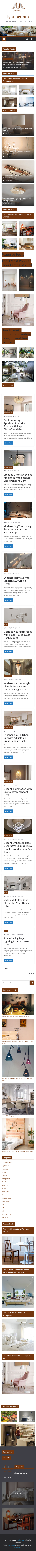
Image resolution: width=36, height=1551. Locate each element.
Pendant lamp (8, 412)
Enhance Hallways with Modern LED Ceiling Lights (17, 580)
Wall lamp (5, 1217)
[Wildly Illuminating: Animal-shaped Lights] (18, 1004)
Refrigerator (6, 1201)
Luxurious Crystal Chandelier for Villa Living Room (17, 153)
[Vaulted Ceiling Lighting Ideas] (18, 1099)
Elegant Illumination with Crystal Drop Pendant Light (18, 791)
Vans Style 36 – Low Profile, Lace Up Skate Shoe (17, 1151)
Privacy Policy (6, 1477)
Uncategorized (8, 59)
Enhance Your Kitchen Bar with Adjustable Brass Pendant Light (16, 737)
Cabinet (4, 1175)
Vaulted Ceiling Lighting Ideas (12, 1116)
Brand (4, 1172)
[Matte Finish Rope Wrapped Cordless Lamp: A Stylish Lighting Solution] (18, 54)
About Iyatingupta (20, 1473)
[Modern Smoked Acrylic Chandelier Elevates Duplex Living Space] (18, 667)
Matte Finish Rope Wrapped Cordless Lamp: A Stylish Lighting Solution (17, 63)
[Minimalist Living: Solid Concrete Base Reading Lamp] (18, 125)
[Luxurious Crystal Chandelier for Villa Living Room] (18, 148)
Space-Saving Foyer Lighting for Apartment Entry (17, 941)
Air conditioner (7, 1162)
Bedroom (5, 1169)
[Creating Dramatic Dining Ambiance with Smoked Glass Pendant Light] (18, 458)
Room (6, 624)
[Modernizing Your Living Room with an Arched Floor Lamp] (18, 510)
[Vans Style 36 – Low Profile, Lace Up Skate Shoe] (18, 1134)
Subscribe (6, 1458)
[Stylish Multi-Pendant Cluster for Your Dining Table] (18, 883)
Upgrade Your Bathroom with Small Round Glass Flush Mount (18, 634)
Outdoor (4, 1195)
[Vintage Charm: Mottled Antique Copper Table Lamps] (18, 1029)
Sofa (3, 1208)
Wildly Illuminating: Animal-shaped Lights (16, 1016)
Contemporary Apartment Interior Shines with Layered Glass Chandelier (15, 424)
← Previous (6, 968)
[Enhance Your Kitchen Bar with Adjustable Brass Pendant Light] (18, 718)
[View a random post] (32, 39)
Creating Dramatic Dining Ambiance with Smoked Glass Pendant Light (18, 477)
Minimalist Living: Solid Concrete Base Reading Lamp (17, 129)
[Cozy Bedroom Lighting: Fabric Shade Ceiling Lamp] (18, 195)
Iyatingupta (18, 16)
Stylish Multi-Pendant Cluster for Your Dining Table (17, 903)
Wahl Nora (18, 67)
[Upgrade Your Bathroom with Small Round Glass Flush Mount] (18, 615)
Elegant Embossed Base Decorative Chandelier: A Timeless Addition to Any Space (18, 847)
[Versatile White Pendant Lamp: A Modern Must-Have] (18, 1061)
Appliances (5, 1166)
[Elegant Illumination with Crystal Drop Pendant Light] (18, 772)
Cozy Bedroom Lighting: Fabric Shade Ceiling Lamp (17, 200)
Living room (7, 676)
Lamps (6, 570)
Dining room (6, 1179)
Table (3, 1211)
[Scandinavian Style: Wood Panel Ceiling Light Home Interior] (18, 171)
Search (32, 983)
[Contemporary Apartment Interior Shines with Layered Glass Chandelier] (18, 403)
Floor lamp (7, 519)
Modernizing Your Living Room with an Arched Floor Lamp (17, 529)
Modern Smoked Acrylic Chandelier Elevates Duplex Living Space (17, 686)
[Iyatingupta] (4, 39)
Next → (31, 973)
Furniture (5, 1185)
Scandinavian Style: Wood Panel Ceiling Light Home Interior (17, 176)
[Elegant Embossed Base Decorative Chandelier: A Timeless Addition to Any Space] (18, 826)
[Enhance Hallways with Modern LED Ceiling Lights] (18, 561)
